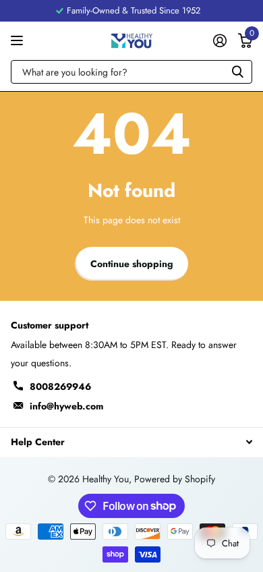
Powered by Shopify (174, 479)
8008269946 (60, 386)
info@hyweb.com (66, 406)
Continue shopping (131, 263)
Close (131, 441)
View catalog (18, 41)
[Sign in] (219, 40)
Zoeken (237, 72)
